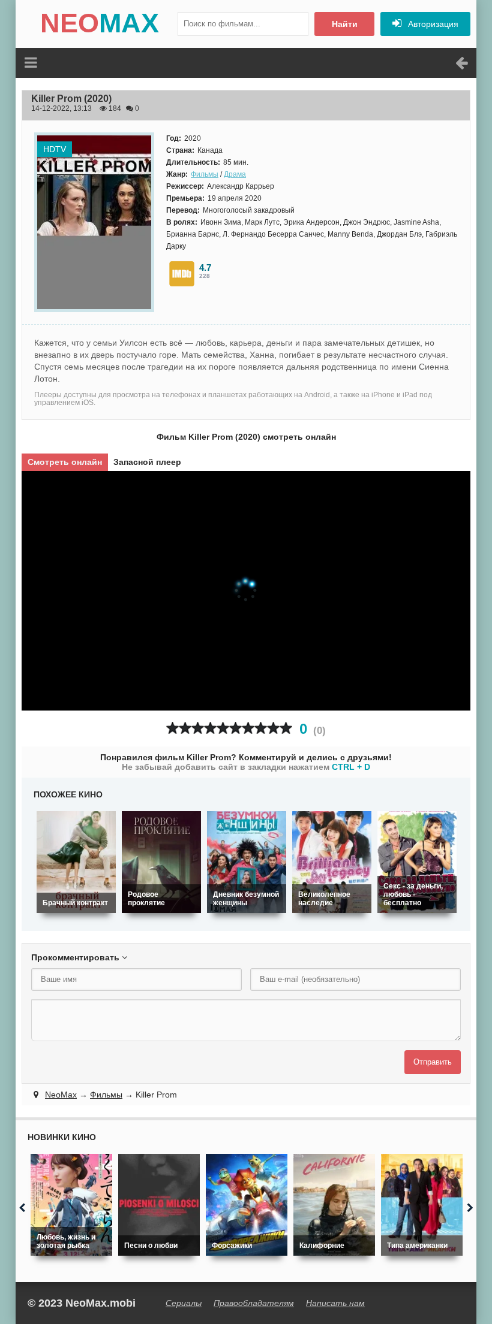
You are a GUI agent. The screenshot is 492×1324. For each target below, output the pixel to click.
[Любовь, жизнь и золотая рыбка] (71, 1205)
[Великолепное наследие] (331, 862)
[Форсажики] (246, 1205)
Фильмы (204, 174)
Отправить (432, 1061)
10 (286, 728)
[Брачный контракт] (76, 862)
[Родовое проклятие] (161, 862)
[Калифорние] (334, 1205)
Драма (235, 174)
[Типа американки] (422, 1205)
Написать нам (335, 1303)
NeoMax (61, 1094)
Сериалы (184, 1303)
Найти (345, 24)
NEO (99, 23)
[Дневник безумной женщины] (246, 862)
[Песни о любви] (159, 1205)
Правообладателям (254, 1303)
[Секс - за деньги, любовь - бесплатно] (417, 862)
